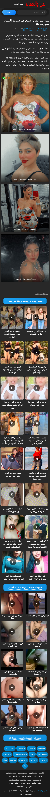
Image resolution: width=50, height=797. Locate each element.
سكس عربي (26, 776)
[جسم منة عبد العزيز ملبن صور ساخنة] (12, 458)
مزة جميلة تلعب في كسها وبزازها (37, 700)
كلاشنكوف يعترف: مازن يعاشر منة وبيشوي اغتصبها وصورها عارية (37, 544)
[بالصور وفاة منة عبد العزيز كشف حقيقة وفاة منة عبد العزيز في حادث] (12, 423)
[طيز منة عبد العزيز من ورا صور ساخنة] (12, 494)
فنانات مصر (41, 748)
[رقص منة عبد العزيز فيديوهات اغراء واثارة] (37, 562)
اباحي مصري (7, 754)
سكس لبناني (36, 783)
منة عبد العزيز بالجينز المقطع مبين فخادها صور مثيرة (37, 476)
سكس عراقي (38, 776)
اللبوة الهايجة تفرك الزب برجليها (37, 644)
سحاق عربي (29, 787)
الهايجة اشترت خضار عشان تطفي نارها (13, 700)
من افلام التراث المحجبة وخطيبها (37, 672)
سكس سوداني (25, 783)
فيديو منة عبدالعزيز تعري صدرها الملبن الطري (12, 334)
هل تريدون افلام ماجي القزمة (37, 615)
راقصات (32, 754)
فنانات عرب (31, 748)
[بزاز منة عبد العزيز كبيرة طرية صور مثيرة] (36, 494)
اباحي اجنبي (33, 760)
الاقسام (41, 773)
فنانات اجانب (21, 748)
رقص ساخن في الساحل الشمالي (12, 728)
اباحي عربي (43, 760)
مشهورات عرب (42, 754)
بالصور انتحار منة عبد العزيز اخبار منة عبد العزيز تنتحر (37, 440)
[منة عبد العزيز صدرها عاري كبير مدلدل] (36, 388)
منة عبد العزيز (28, 28)
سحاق (5, 760)
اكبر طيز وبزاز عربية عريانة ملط (12, 616)
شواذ (25, 766)
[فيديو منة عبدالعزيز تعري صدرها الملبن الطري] (12, 317)
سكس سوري (13, 783)
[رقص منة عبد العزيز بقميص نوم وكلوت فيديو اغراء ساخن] (36, 352)
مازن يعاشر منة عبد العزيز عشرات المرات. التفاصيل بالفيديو (12, 544)
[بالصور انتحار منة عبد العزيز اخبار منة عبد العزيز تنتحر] (36, 423)
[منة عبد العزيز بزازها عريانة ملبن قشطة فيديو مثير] (12, 388)
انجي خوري (33, 773)
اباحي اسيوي (23, 760)
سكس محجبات (26, 780)
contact (20, 787)
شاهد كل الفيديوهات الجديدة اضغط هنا (25, 738)
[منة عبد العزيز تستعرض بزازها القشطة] (35, 317)
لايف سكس (37, 780)
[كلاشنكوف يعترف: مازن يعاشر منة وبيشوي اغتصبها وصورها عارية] (36, 526)
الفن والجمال (42, 28)
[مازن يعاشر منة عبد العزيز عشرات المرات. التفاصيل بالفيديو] (12, 526)
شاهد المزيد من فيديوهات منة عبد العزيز (25, 301)
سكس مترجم (14, 780)
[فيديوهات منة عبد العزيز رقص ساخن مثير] (13, 562)
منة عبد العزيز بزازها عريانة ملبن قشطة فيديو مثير (12, 405)
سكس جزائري (11, 773)
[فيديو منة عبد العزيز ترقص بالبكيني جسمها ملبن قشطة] (12, 352)
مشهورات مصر (9, 748)
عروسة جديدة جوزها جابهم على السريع (12, 644)
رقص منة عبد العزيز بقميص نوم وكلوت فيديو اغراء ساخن (37, 370)
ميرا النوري (17, 776)
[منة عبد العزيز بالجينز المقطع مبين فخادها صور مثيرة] (36, 458)
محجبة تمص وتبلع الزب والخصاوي (12, 672)
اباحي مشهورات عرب (20, 754)
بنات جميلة (13, 760)
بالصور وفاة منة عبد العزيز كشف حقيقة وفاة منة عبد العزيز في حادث (12, 440)
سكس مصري (22, 773)
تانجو (9, 776)
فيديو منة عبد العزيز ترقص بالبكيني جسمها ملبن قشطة (12, 370)
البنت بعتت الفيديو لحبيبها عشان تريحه (37, 728)
